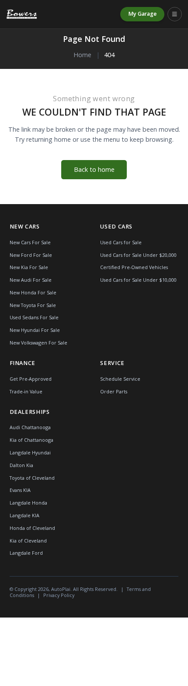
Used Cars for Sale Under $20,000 (138, 255)
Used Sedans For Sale (34, 317)
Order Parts (113, 391)
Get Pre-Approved (31, 378)
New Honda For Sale (33, 292)
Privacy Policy (58, 595)
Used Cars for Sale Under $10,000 (138, 279)
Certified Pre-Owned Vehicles (134, 267)
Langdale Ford (26, 552)
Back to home (94, 169)
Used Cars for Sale (121, 242)
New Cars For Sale (30, 242)
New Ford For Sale (31, 255)
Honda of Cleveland (32, 528)
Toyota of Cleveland (32, 477)
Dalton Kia (21, 465)
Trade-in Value (26, 391)
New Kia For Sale (29, 267)
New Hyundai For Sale (35, 330)
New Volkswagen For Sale (38, 342)
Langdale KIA (24, 515)
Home (82, 55)
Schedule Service (120, 378)
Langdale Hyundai (30, 452)
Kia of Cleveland (28, 540)
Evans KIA (20, 490)
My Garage (142, 13)
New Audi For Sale (31, 279)
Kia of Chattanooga (31, 440)
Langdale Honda (28, 502)
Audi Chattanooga (30, 427)
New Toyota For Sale (33, 305)
